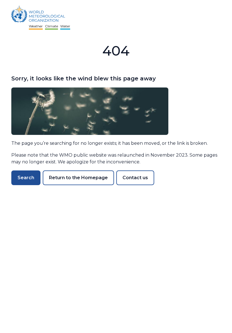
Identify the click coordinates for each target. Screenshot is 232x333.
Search (26, 177)
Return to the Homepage (78, 177)
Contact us (135, 177)
